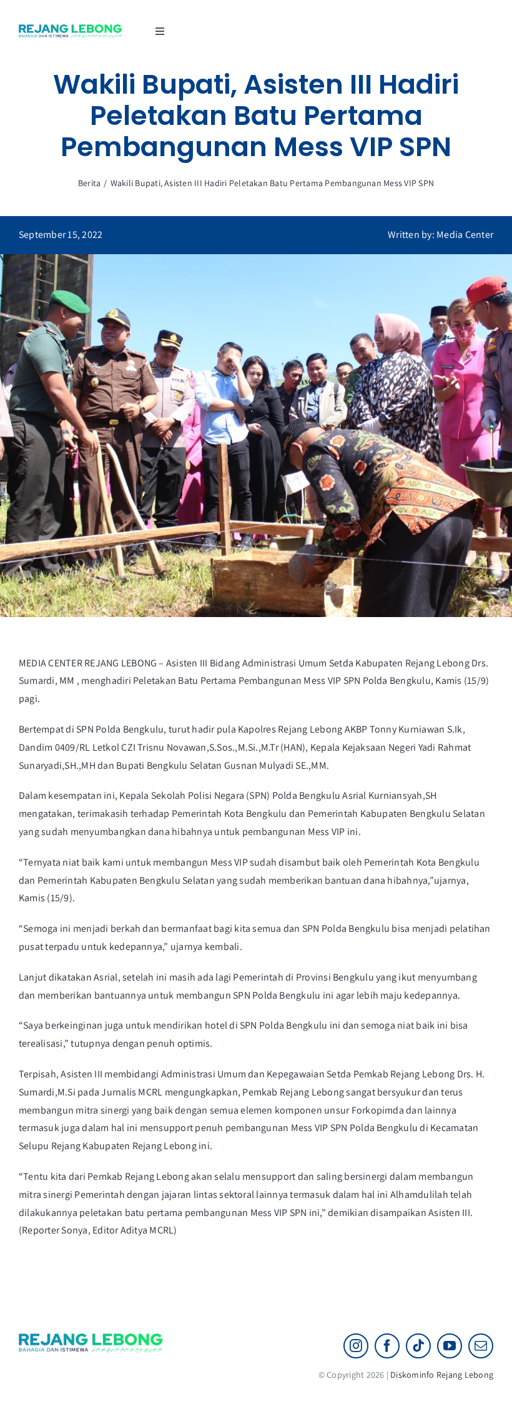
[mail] (480, 1345)
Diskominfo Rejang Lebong (441, 1374)
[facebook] (387, 1345)
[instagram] (355, 1345)
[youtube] (449, 1345)
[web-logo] (71, 29)
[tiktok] (418, 1345)
